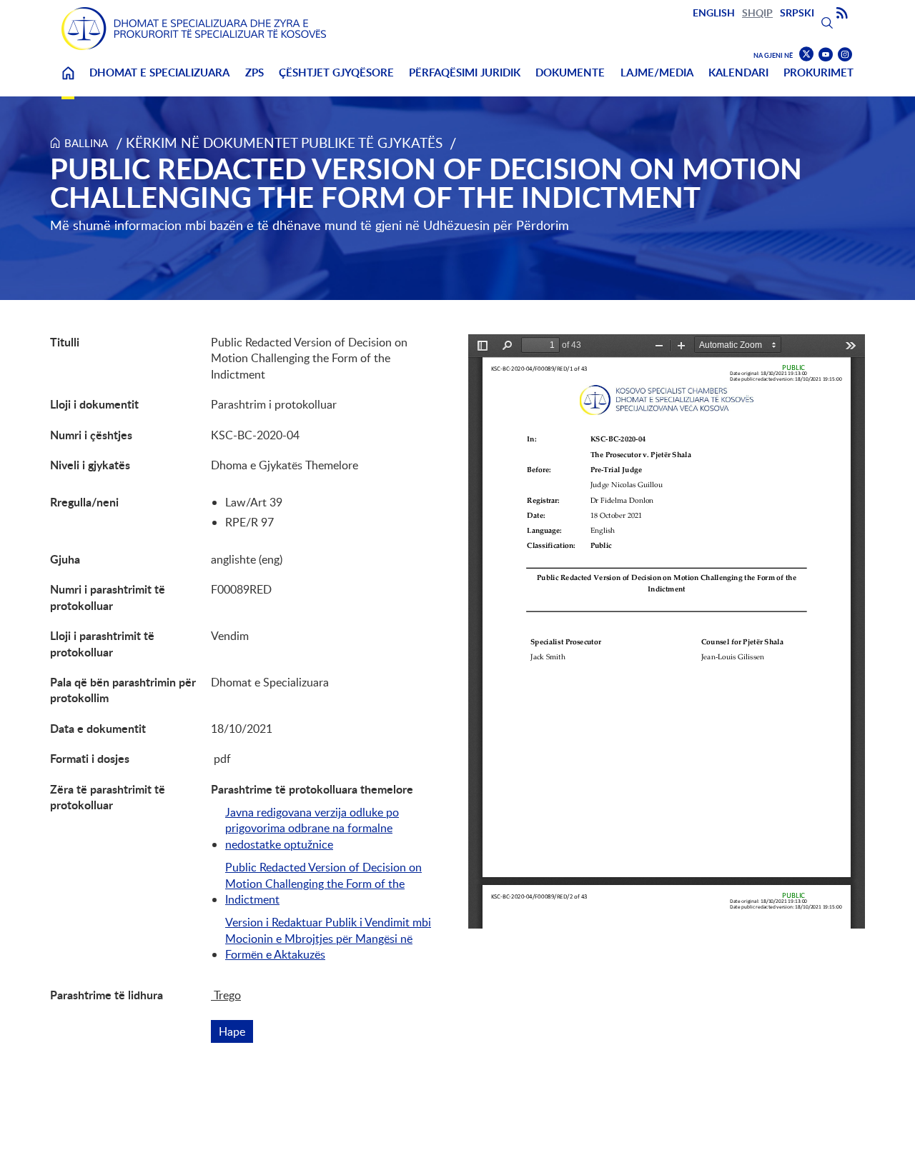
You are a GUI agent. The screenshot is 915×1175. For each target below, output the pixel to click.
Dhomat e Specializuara (159, 72)
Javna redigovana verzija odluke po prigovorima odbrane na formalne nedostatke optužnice (312, 828)
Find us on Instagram (845, 54)
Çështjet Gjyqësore (336, 72)
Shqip (757, 12)
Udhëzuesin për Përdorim (496, 225)
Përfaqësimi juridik (464, 72)
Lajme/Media (656, 72)
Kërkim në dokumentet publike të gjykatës (284, 142)
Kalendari (738, 72)
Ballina (67, 81)
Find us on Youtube (825, 54)
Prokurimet (818, 72)
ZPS (254, 72)
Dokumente (570, 72)
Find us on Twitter (806, 54)
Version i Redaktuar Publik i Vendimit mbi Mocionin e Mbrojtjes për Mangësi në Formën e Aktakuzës (328, 938)
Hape (236, 1031)
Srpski (797, 12)
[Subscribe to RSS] (842, 13)
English (714, 12)
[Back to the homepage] (193, 28)
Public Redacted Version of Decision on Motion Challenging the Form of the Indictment (323, 883)
